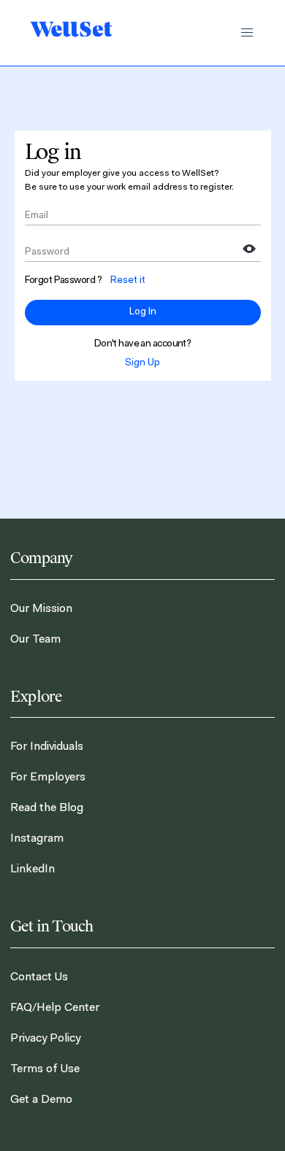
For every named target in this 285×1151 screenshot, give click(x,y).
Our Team (35, 640)
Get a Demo (41, 1100)
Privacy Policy (45, 1039)
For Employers (48, 777)
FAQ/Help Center (54, 1008)
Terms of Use (45, 1069)
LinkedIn (32, 869)
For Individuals (46, 747)
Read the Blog (46, 808)
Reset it (127, 281)
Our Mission (41, 609)
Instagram (37, 839)
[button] (247, 33)
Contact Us (39, 977)
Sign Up (142, 363)
